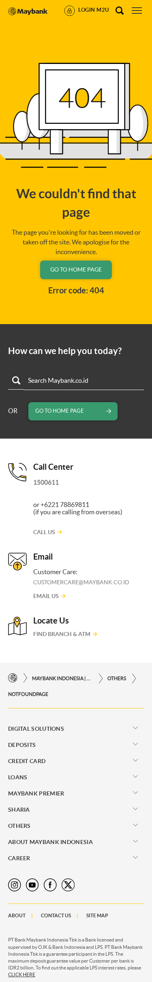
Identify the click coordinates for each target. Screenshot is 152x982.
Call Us (44, 532)
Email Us (46, 596)
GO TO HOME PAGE (76, 269)
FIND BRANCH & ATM (61, 634)
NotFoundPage (28, 694)
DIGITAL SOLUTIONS (36, 728)
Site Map (97, 915)
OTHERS (116, 678)
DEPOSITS (22, 745)
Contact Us (56, 915)
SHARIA (19, 809)
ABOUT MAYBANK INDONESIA (50, 842)
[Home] (12, 678)
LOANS (18, 777)
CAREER (19, 858)
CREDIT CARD (26, 761)
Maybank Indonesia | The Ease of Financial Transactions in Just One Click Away (62, 678)
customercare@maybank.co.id (81, 582)
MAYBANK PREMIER (36, 793)
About (17, 915)
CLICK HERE (21, 974)
